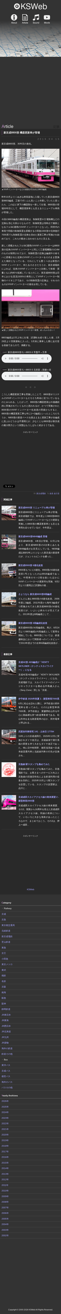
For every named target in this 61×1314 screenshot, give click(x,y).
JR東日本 (6, 1015)
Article (25, 19)
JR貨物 (5, 1042)
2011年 (5, 1185)
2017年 (5, 1151)
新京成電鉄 (41, 493)
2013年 (5, 1174)
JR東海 (5, 1020)
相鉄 (4, 975)
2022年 (5, 1123)
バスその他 (7, 1087)
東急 (4, 947)
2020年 (5, 1134)
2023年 (5, 1118)
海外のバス (7, 1082)
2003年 (5, 1230)
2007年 (5, 1207)
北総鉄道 (6, 930)
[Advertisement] (30, 90)
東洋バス (6, 1065)
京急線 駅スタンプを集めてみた (34, 764)
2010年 (5, 1190)
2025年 (5, 1106)
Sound (36, 19)
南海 (4, 992)
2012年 (5, 1179)
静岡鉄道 (6, 1009)
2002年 (5, 1235)
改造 (51, 493)
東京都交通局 (8, 925)
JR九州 (5, 1037)
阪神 (4, 1003)
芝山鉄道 (6, 942)
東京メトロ (7, 964)
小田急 (5, 959)
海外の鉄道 (7, 1048)
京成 (4, 914)
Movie (47, 19)
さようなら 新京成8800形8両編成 (35, 594)
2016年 (5, 1157)
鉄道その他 (7, 1054)
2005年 (5, 1218)
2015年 (5, 1162)
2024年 (5, 1112)
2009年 (5, 1196)
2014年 (5, 1168)
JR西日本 (6, 1026)
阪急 (4, 998)
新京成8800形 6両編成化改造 (32, 623)
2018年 (5, 1146)
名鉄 (4, 981)
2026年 (5, 1101)
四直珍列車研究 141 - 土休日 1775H (36, 731)
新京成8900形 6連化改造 (30, 565)
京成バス (6, 1071)
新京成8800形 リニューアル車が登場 (36, 507)
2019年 (5, 1140)
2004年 (5, 1224)
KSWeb (30, 6)
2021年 (5, 1129)
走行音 (56, 493)
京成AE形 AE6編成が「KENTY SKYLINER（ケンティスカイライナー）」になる (35, 666)
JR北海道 (6, 1031)
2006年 (5, 1213)
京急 (4, 919)
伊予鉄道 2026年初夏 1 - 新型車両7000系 (38, 698)
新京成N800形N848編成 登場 (32, 536)
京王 (4, 953)
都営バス (6, 1076)
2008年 (5, 1202)
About (14, 19)
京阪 (4, 986)
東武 (4, 970)
